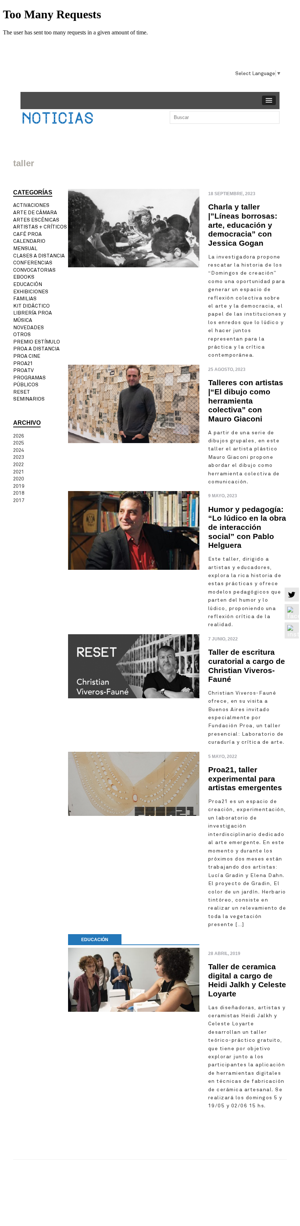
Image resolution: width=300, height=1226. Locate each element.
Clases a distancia (39, 256)
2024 (18, 450)
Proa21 (23, 363)
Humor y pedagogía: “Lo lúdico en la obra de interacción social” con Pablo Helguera (247, 527)
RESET (21, 392)
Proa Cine (26, 356)
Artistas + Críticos (40, 227)
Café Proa (27, 234)
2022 (18, 464)
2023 (18, 457)
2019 (19, 486)
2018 (19, 493)
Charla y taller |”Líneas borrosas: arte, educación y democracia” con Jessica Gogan (242, 225)
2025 (18, 443)
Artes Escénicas (36, 220)
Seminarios (29, 399)
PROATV (23, 370)
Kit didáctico (31, 306)
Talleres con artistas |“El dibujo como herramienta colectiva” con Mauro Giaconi (245, 400)
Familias (25, 299)
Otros (22, 334)
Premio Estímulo (36, 342)
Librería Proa (32, 313)
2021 (18, 472)
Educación (27, 284)
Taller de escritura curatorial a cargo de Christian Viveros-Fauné (246, 665)
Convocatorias (34, 270)
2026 (18, 436)
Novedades (28, 327)
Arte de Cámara (35, 212)
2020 (18, 479)
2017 (19, 500)
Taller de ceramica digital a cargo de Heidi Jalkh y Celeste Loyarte (247, 980)
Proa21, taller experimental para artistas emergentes (245, 778)
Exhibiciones (30, 292)
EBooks (23, 277)
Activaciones (31, 205)
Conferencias (32, 263)
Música (22, 320)
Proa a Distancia (36, 349)
